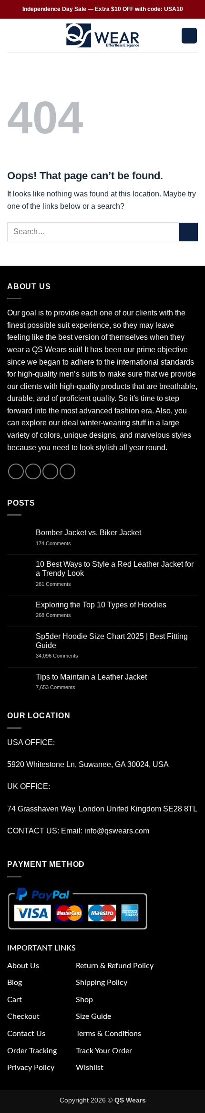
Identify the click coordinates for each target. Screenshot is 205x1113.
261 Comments (62, 584)
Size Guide (93, 1016)
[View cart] (189, 35)
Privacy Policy (30, 1067)
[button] (13, 35)
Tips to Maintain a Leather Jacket (91, 677)
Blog (14, 982)
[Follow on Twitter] (50, 471)
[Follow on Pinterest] (67, 471)
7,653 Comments (65, 687)
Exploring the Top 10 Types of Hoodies (101, 605)
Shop (84, 1000)
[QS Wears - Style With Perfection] (103, 35)
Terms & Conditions (108, 1033)
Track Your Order (104, 1051)
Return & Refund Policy (115, 966)
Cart (14, 1000)
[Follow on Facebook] (16, 471)
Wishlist (89, 1067)
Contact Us (26, 1033)
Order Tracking (32, 1051)
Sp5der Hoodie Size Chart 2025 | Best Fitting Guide (112, 640)
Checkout (23, 1016)
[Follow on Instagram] (33, 471)
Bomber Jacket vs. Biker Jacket (88, 533)
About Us (23, 966)
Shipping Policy (101, 982)
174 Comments (62, 543)
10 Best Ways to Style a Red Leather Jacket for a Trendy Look (115, 568)
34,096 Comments (65, 656)
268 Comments (64, 615)
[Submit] (188, 232)
